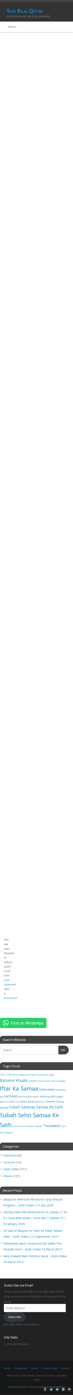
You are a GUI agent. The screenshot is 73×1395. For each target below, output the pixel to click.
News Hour (40, 1101)
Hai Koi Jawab (58, 1081)
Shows (7, 1176)
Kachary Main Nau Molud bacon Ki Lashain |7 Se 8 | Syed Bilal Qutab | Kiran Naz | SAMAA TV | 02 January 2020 (35, 1218)
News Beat (27, 1101)
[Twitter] (50, 1389)
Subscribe (14, 1317)
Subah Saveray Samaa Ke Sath (36, 1107)
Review (51, 1101)
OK (61, 1050)
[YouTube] (56, 1389)
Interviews (47, 1089)
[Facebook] (44, 1389)
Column (32, 1081)
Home (7, 1368)
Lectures (11, 1096)
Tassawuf (51, 1125)
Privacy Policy (49, 1368)
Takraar (39, 1126)
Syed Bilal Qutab (25, 11)
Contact (65, 1368)
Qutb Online (11, 1169)
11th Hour (12, 1074)
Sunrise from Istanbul (23, 1126)
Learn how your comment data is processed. (10, 984)
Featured (9, 1155)
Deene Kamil (44, 1081)
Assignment (24, 1074)
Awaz (52, 1074)
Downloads (21, 1368)
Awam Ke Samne (39, 1074)
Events (34, 1368)
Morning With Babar (28, 1096)
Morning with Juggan (51, 1096)
